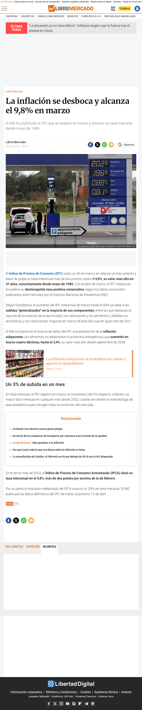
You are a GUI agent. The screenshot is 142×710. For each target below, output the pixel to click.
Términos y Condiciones (61, 692)
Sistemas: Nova (106, 696)
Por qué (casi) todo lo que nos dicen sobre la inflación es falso (49, 449)
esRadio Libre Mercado (50, 16)
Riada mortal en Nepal (101, 2)
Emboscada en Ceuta (24, 2)
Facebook (48, 703)
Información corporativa (26, 692)
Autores (126, 692)
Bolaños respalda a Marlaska (75, 2)
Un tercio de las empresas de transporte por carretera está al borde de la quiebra (60, 436)
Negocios (72, 16)
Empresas (12, 16)
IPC (16, 503)
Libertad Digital (71, 683)
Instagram (61, 703)
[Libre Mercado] (71, 8)
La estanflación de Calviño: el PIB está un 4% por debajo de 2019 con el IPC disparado (63, 456)
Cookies (85, 692)
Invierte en (27, 16)
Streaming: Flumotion (86, 696)
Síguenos (129, 145)
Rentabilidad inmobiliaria (120, 16)
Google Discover (73, 703)
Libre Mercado (14, 91)
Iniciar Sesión (137, 8)
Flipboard (80, 703)
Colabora (125, 8)
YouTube (67, 703)
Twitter (55, 703)
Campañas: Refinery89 (38, 696)
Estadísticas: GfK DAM (62, 696)
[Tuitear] (97, 144)
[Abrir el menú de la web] (24, 8)
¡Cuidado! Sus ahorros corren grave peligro (38, 429)
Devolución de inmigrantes (48, 2)
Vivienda (117, 2)
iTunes (92, 703)
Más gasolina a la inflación (38, 442)
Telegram (86, 703)
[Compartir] (90, 144)
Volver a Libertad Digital (113, 8)
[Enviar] (104, 144)
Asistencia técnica (106, 692)
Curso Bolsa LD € (91, 16)
